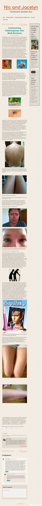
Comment (23, 496)
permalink (8, 436)
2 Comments (5, 433)
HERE (5, 251)
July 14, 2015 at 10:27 (12, 474)
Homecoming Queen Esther (8, 24)
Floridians (20, 94)
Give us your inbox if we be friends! (34, 55)
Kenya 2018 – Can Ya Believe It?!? (22, 25)
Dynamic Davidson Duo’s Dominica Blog (22, 17)
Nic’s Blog (33, 17)
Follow (33, 72)
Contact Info (5, 19)
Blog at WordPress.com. (21, 503)
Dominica (25, 435)
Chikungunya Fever (21, 435)
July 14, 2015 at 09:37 (14, 459)
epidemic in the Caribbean (7, 43)
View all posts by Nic (23, 446)
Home (4, 17)
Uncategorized (7, 435)
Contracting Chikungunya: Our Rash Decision (34, 90)
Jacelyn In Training (10, 17)
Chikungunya (15, 435)
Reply (7, 471)
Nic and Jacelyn (21, 7)
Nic (18, 35)
